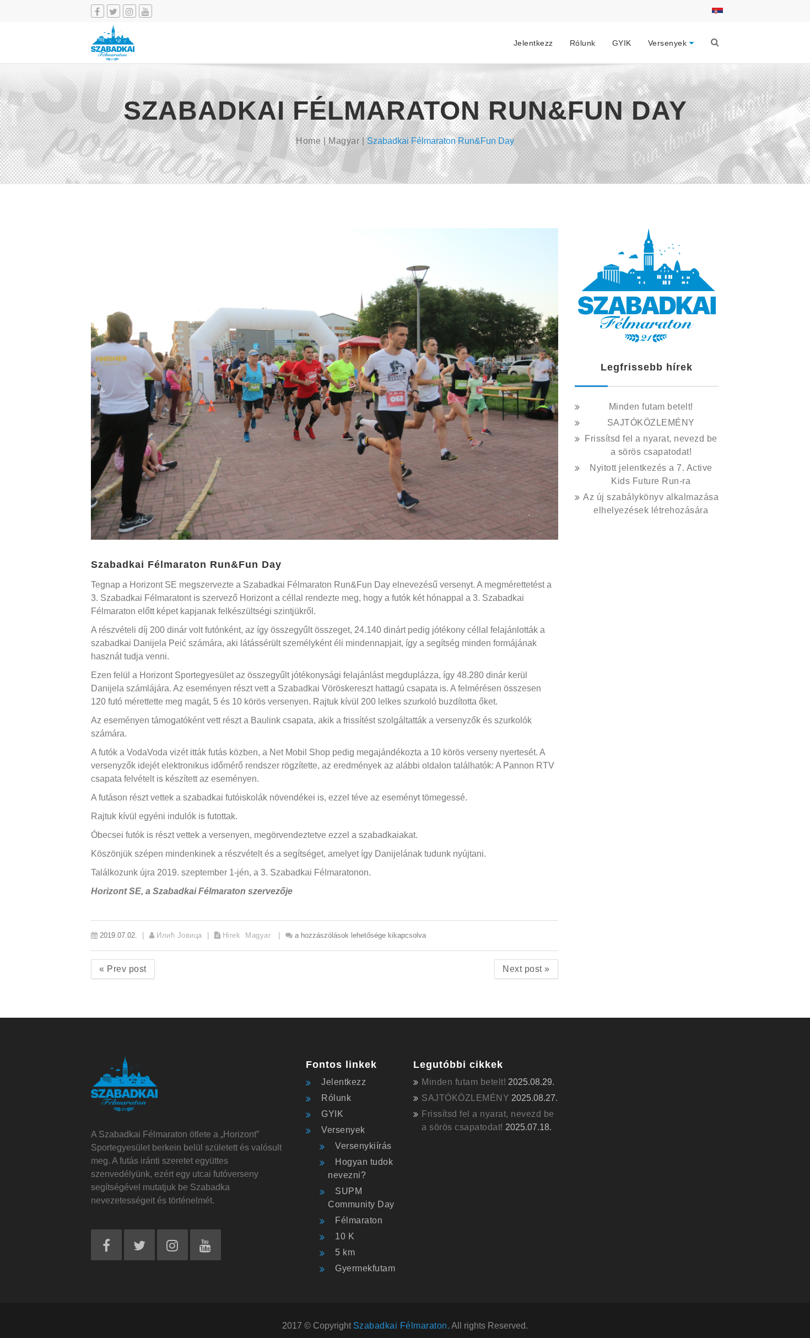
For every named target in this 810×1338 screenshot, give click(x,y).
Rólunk (583, 43)
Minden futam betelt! (651, 406)
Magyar (343, 141)
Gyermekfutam (365, 1268)
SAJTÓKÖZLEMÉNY (651, 422)
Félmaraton (358, 1220)
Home (308, 141)
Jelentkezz (533, 43)
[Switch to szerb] (714, 11)
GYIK (621, 43)
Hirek (232, 935)
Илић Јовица (179, 935)
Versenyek (667, 43)
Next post (526, 969)
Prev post (123, 969)
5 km (345, 1252)
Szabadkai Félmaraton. (401, 1325)
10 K (344, 1236)
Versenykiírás (363, 1146)
